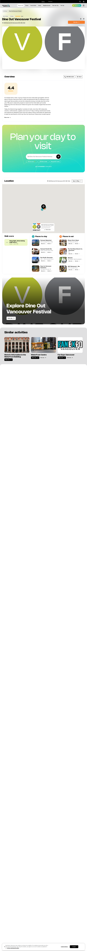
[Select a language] (83, 1)
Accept (74, 946)
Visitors (43, 1)
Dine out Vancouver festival (15, 11)
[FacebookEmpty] (81, 19)
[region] (43, 946)
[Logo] (6, 5)
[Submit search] (80, 1)
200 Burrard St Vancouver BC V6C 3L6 (14, 23)
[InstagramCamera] (84, 19)
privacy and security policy (13, 948)
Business (50, 1)
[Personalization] (83, 5)
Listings (5, 11)
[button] (42, 209)
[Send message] (58, 156)
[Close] (4, 946)
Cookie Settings (64, 946)
